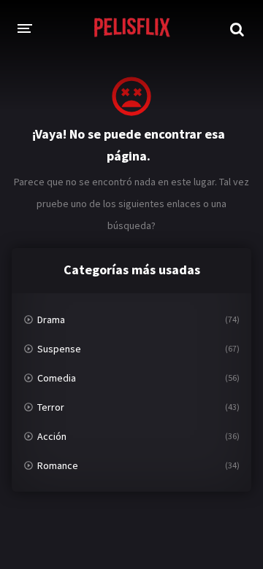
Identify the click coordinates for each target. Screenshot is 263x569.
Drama (51, 319)
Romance (57, 465)
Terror (50, 407)
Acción (51, 436)
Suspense (59, 348)
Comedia (56, 377)
